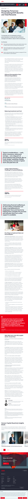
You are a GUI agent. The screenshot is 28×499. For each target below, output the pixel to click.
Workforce (14, 482)
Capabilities (8, 478)
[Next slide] (4, 450)
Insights (8, 481)
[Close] (27, 491)
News (2, 482)
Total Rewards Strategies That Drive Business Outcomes (11, 446)
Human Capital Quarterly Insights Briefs (8, 4)
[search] (24, 1)
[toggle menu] (26, 1)
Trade (14, 478)
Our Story (2, 478)
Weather (14, 481)
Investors (2, 481)
